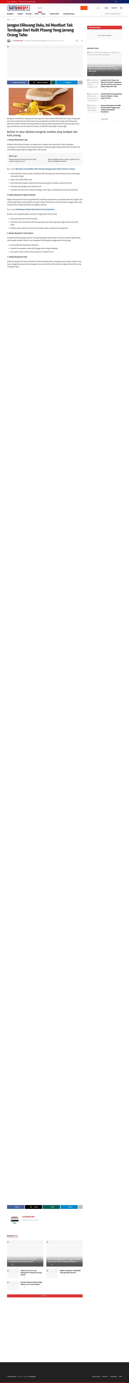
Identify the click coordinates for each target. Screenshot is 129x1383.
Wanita (20, 14)
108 (105, 114)
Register (114, 8)
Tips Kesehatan (42, 40)
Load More (104, 119)
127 (93, 74)
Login (106, 8)
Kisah (43, 14)
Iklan (8, 1)
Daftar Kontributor (112, 14)
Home (8, 19)
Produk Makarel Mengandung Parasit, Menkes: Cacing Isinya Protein (111, 96)
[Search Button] (83, 8)
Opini (36, 13)
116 (105, 100)
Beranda (10, 14)
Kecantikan (33, 40)
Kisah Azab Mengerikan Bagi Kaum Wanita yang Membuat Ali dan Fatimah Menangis (104, 68)
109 (105, 89)
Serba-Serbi (54, 14)
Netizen (28, 14)
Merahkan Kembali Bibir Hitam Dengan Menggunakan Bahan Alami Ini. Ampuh (45, 169)
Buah (13, 19)
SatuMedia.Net (18, 40)
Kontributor (14, 1)
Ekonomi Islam (68, 14)
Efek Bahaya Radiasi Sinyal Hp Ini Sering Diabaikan (35, 209)
